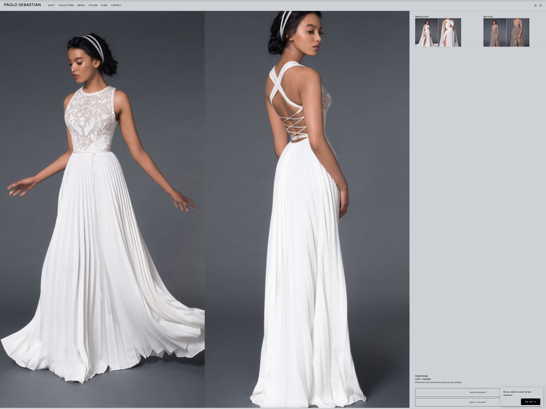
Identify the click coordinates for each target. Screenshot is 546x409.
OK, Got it (530, 402)
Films (104, 5)
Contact (116, 5)
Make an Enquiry (478, 392)
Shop (51, 5)
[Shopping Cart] (541, 5)
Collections (66, 5)
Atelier (93, 5)
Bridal (81, 5)
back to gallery (478, 402)
